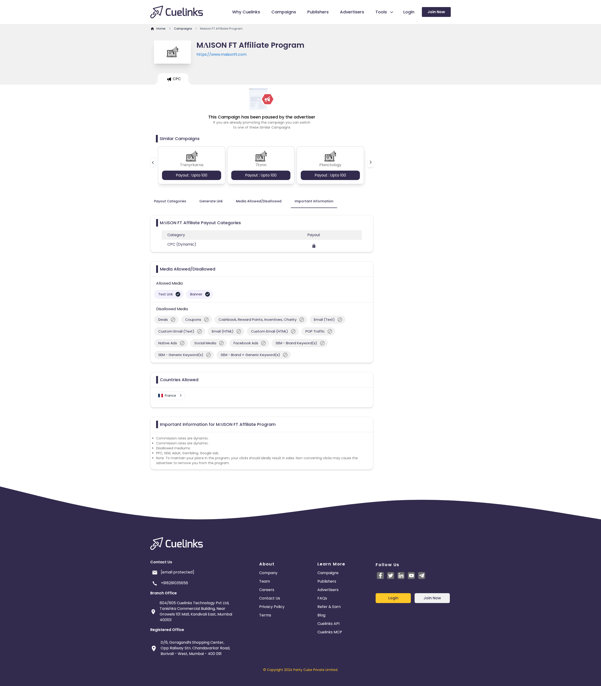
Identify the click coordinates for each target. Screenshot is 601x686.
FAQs (322, 598)
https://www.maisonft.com (221, 54)
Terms (265, 615)
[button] (153, 162)
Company (268, 573)
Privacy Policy (272, 606)
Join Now (436, 12)
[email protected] (177, 572)
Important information (314, 201)
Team (264, 581)
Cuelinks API (328, 623)
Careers (266, 589)
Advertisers (328, 589)
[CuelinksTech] (421, 575)
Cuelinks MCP (329, 632)
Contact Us (269, 598)
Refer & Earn (329, 606)
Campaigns (328, 573)
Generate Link (211, 201)
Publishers (326, 581)
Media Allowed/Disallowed (258, 201)
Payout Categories (170, 201)
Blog (321, 615)
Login (393, 598)
